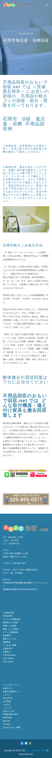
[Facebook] (22, 743)
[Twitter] (26, 743)
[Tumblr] (30, 743)
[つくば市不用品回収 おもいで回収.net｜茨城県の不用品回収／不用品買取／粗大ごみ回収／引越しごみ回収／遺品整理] (17, 5)
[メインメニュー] (46, 5)
